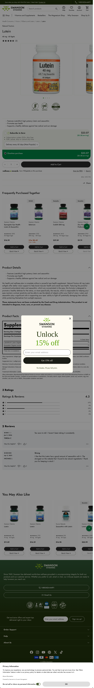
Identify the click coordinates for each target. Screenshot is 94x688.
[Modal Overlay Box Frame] (47, 344)
